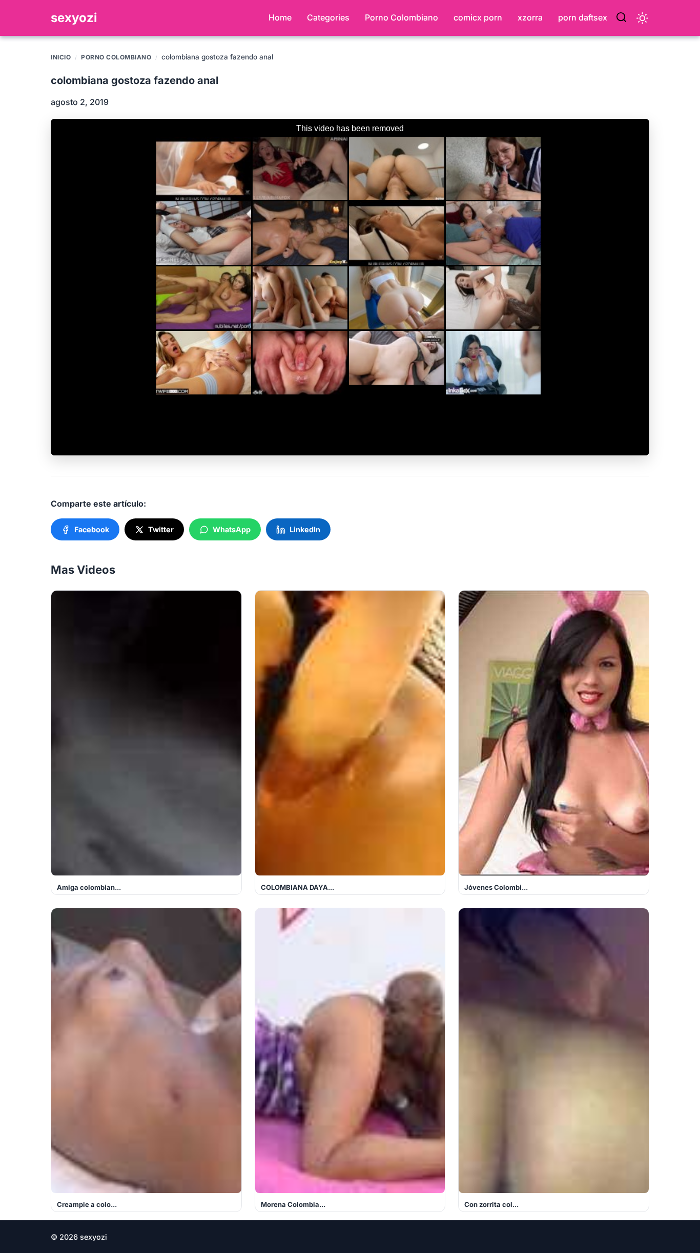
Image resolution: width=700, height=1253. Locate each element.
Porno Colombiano (401, 17)
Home (280, 17)
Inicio (61, 57)
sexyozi (74, 17)
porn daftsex (582, 17)
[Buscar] (621, 18)
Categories (328, 17)
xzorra (530, 17)
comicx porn (478, 17)
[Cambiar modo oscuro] (642, 18)
